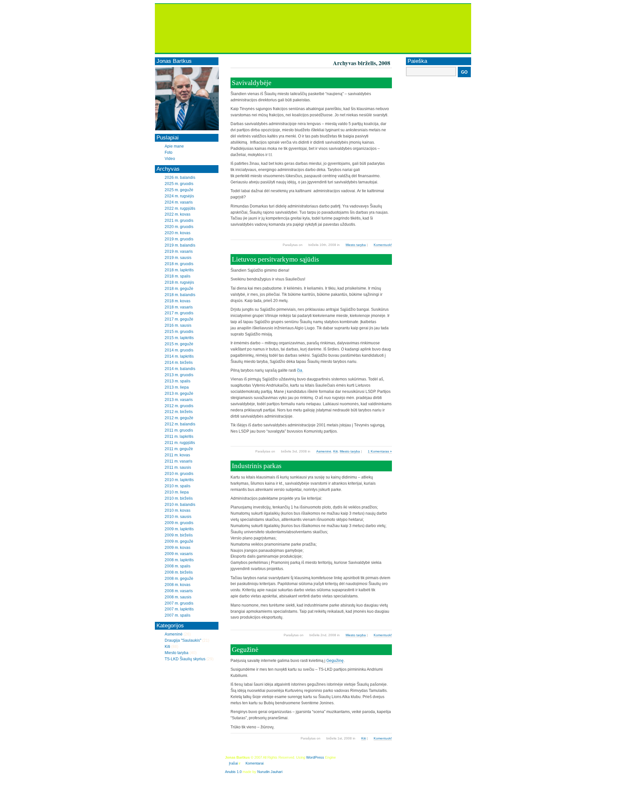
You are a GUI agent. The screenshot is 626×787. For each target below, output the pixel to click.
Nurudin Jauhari (269, 772)
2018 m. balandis (180, 295)
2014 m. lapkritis (179, 356)
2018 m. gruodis (179, 264)
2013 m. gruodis (179, 375)
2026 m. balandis (180, 177)
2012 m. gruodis (179, 406)
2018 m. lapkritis (179, 270)
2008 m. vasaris (179, 591)
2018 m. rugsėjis (179, 282)
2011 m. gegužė (179, 449)
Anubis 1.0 (233, 772)
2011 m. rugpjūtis (180, 442)
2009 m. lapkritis (179, 529)
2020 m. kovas (177, 233)
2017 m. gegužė (179, 319)
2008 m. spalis (177, 566)
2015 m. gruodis (179, 331)
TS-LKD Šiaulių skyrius (185, 659)
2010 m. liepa (177, 492)
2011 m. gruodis (179, 430)
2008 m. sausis (178, 597)
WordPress (315, 757)
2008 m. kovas (177, 584)
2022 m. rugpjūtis (180, 208)
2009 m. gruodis (179, 523)
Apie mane (174, 146)
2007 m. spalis (177, 615)
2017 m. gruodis (179, 313)
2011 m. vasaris (178, 461)
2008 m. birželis (179, 572)
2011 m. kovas (177, 455)
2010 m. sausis (178, 516)
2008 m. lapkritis (179, 560)
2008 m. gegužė (179, 578)
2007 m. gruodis (179, 603)
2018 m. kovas (177, 301)
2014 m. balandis (180, 368)
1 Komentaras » (380, 451)
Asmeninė (323, 451)
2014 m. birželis (179, 362)
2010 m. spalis (177, 486)
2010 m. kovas (177, 510)
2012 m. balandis (180, 424)
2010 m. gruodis (179, 473)
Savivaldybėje (251, 83)
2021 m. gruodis (179, 220)
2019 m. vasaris (179, 251)
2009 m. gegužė (179, 541)
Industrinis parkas (256, 466)
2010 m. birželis (179, 498)
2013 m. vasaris (179, 399)
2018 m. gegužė (179, 288)
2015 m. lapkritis (179, 338)
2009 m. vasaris (179, 553)
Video (170, 158)
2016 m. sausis (178, 325)
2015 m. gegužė (179, 344)
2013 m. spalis (177, 381)
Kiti (335, 451)
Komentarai (254, 763)
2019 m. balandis (180, 245)
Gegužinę (335, 660)
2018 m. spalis (177, 276)
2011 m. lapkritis (179, 436)
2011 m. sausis (178, 467)
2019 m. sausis (178, 257)
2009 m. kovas (177, 547)
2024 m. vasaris (179, 202)
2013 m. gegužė (179, 393)
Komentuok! (383, 245)
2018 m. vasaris (179, 307)
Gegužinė (245, 649)
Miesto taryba (356, 245)
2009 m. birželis (179, 535)
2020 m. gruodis (179, 226)
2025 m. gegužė (179, 190)
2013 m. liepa (177, 387)
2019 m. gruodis (179, 239)
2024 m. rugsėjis (179, 196)
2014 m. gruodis (179, 350)
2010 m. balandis (180, 504)
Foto (168, 152)
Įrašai (233, 763)
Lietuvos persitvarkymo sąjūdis (275, 259)
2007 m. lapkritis (179, 609)
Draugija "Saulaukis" (183, 640)
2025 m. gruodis (179, 183)
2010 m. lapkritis (179, 480)
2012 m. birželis (179, 411)
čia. (300, 370)
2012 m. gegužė (179, 418)
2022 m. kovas (177, 214)
